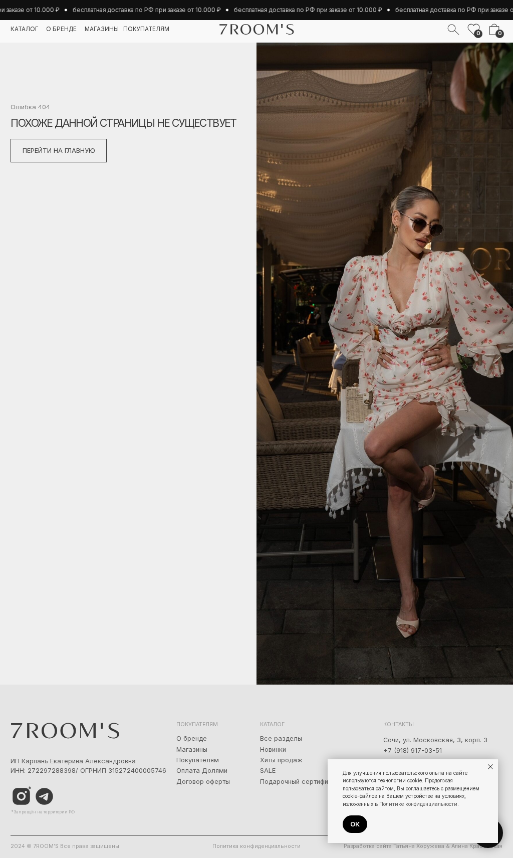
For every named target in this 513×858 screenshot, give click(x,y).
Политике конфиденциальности (418, 804)
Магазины (191, 749)
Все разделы (281, 738)
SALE (268, 770)
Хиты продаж (281, 760)
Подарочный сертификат (299, 781)
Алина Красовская (476, 846)
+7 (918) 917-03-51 (412, 750)
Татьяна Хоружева (418, 846)
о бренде (61, 29)
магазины (102, 29)
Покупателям (197, 760)
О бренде (191, 738)
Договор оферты (203, 781)
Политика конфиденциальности (256, 846)
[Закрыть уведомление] (490, 767)
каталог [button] (25, 29)
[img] (44, 796)
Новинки (273, 749)
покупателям (146, 29)
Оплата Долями (201, 770)
